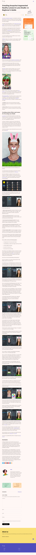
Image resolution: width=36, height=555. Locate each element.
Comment (3, 498)
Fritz (11, 469)
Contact (19, 548)
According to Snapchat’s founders (7, 18)
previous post (9, 30)
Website (3, 517)
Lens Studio (4, 115)
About (4, 548)
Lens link (15, 433)
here (9, 99)
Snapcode (11, 433)
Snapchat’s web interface (15, 59)
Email (3, 513)
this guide (5, 424)
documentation (4, 177)
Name (3, 509)
